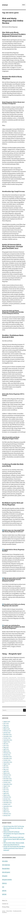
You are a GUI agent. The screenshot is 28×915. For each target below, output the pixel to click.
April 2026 (6, 727)
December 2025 (7, 734)
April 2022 (6, 810)
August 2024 (6, 764)
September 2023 (7, 784)
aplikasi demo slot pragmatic (15, 681)
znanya (5, 5)
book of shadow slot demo (12, 683)
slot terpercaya (6, 864)
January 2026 (6, 732)
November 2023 (7, 780)
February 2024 (7, 775)
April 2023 (6, 793)
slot (3, 887)
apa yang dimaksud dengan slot (13, 680)
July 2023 (5, 787)
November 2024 (7, 758)
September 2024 (7, 762)
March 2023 (6, 795)
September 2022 (7, 806)
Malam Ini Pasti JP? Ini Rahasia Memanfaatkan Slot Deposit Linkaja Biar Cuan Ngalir (13, 833)
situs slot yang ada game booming (14, 698)
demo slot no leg (12, 687)
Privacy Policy (5, 907)
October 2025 (6, 738)
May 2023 (5, 791)
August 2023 (6, 786)
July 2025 (5, 743)
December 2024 (7, 756)
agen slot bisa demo (11, 678)
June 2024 (6, 767)
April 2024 (6, 771)
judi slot (4, 890)
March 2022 (6, 811)
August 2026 (6, 721)
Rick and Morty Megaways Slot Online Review (12, 20)
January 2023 (6, 799)
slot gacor (4, 875)
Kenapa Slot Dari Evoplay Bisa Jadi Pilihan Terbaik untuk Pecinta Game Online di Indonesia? (14, 848)
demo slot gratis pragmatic (20, 685)
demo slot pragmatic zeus (7, 689)
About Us (4, 900)
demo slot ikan (5, 687)
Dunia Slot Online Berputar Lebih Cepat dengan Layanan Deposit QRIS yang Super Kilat (14, 839)
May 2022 (6, 808)
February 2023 (7, 797)
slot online (5, 861)
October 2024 (6, 760)
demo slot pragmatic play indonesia (15, 688)
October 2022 (6, 804)
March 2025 (6, 751)
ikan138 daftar (6, 868)
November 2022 (7, 802)
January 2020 (6, 815)
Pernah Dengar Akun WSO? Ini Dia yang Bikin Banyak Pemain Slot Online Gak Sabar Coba (13, 828)
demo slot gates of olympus (8, 685)
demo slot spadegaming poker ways (10, 691)
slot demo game (14, 699)
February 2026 (7, 730)
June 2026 (6, 723)
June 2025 (6, 745)
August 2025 (6, 741)
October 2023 (6, 782)
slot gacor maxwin (7, 879)
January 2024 (6, 776)
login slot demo (9, 695)
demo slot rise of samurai (19, 689)
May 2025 (6, 747)
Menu (23, 4)
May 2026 (6, 725)
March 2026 (6, 729)
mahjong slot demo (17, 695)
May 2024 (6, 769)
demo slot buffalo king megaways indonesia (13, 684)
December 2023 (7, 778)
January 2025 (6, 754)
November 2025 (7, 736)
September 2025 (7, 740)
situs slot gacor (6, 872)
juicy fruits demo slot (6, 694)
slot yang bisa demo (13, 701)
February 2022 (7, 813)
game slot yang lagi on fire (10, 692)
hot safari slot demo (21, 692)
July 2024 (5, 765)
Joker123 (4, 883)
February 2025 (7, 753)
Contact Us (5, 903)
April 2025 (6, 749)
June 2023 (6, 789)
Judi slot (4, 894)
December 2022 (7, 800)
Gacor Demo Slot (12, 677)
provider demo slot (15, 696)
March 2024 (6, 773)
